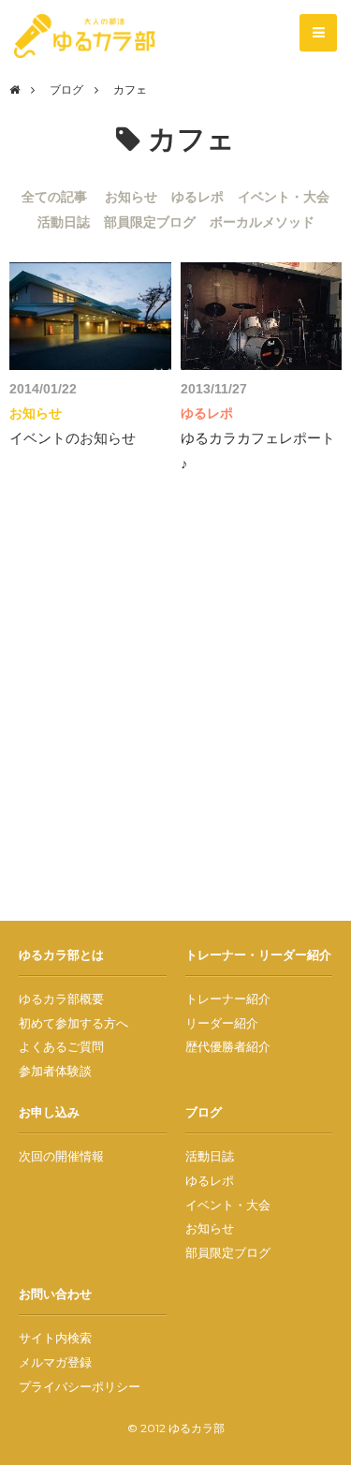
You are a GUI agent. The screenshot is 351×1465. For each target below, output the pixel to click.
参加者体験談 (55, 1070)
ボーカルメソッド (262, 222)
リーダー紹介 (221, 1022)
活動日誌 (63, 222)
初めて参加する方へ (73, 1022)
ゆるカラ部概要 (61, 998)
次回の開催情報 (61, 1155)
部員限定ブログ (150, 222)
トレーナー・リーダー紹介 (258, 954)
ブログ (66, 89)
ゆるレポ (197, 196)
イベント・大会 (283, 196)
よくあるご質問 (61, 1046)
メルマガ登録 (55, 1361)
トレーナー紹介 (228, 998)
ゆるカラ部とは (61, 954)
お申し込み (49, 1111)
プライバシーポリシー (79, 1386)
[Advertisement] (175, 707)
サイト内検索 (55, 1337)
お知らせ (131, 196)
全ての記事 (54, 196)
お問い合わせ (55, 1293)
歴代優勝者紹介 (228, 1046)
